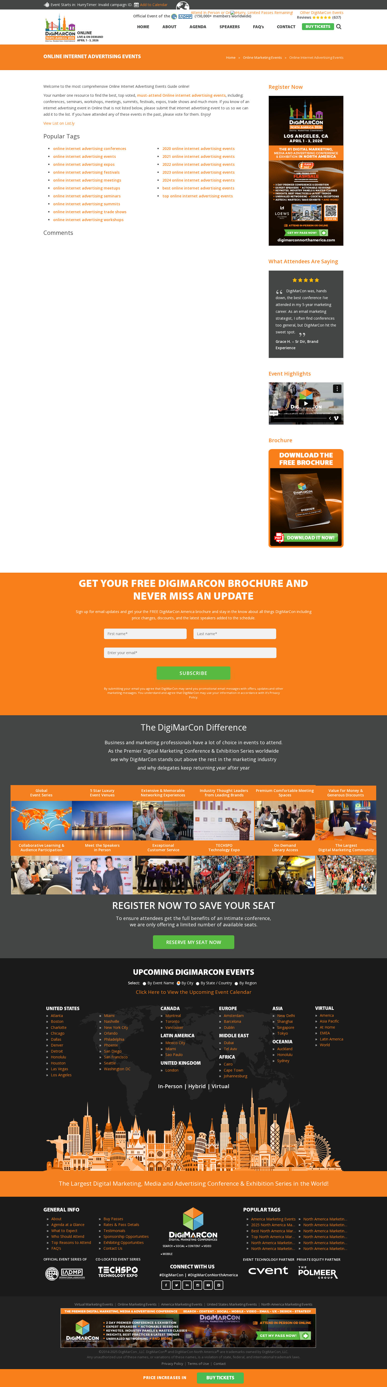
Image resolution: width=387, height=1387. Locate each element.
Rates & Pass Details (121, 1224)
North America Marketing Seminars (325, 1236)
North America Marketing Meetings (325, 1224)
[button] (329, 280)
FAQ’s (56, 1248)
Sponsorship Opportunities (126, 1236)
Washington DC (117, 1068)
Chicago (57, 1033)
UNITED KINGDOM (181, 1063)
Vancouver (174, 1027)
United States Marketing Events (232, 1304)
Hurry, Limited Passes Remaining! (264, 12)
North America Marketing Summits (325, 1242)
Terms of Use (198, 1363)
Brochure (280, 440)
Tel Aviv (230, 1048)
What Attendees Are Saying (303, 261)
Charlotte (59, 1027)
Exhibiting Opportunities (123, 1242)
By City (187, 982)
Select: (134, 982)
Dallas (56, 1039)
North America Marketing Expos (273, 1248)
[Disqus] (148, 314)
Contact (220, 1363)
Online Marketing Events (137, 1304)
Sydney (283, 1060)
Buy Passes (113, 1218)
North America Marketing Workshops (325, 1248)
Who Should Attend (67, 1236)
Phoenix (111, 1045)
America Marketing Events (273, 1218)
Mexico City (175, 1042)
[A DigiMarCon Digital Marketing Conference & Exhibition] (193, 1243)
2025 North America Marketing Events (273, 1224)
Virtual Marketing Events (94, 1304)
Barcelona (232, 1021)
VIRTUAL (324, 1008)
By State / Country (216, 982)
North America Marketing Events (286, 1304)
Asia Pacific (329, 1021)
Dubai (229, 1042)
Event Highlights (290, 373)
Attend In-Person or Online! (214, 12)
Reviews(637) (319, 17)
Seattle (110, 1062)
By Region (248, 982)
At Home (327, 1027)
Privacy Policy (172, 1363)
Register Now (286, 86)
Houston (58, 1062)
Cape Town (233, 1070)
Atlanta (57, 1015)
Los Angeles (61, 1074)
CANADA (170, 1009)
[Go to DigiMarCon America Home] (60, 43)
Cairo (228, 1064)
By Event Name (160, 982)
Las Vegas (59, 1068)
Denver (57, 1045)
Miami (109, 1015)
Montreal (173, 1015)
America (327, 1015)
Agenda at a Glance (68, 1224)
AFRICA (227, 1057)
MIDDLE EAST (234, 1036)
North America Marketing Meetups (325, 1230)
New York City (116, 1027)
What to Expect (64, 1230)
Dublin (229, 1027)
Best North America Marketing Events (273, 1230)
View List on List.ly (59, 123)
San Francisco (116, 1056)
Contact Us (112, 1248)
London (171, 1070)
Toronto (172, 1021)
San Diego (113, 1051)
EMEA (325, 1032)
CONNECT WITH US (192, 1267)
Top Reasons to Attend (71, 1242)
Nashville (111, 1021)
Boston (57, 1021)
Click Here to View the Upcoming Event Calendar (193, 992)
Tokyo (282, 1033)
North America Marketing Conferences (273, 1242)
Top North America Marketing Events (273, 1236)
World (325, 1044)
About (56, 1218)
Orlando (111, 1033)
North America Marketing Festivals (325, 1218)
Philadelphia (114, 1039)
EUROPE (228, 1009)
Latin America (331, 1039)
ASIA (277, 1009)
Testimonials (114, 1230)
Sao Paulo (174, 1054)
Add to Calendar (153, 4)
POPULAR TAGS (261, 1210)
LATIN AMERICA (178, 1036)
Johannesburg (235, 1075)
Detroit (57, 1051)
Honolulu (58, 1056)
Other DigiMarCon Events (322, 12)
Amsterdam (234, 1015)
